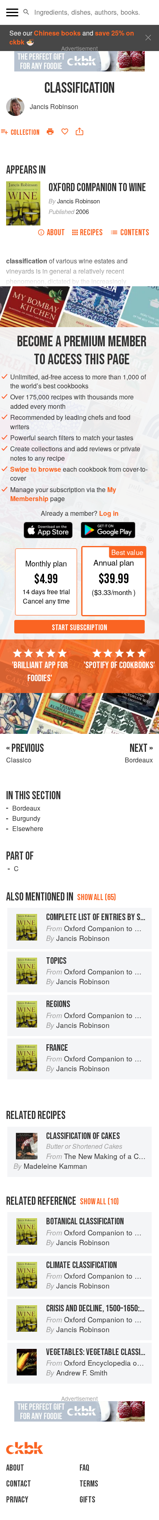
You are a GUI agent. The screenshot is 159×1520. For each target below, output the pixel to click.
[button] (26, 12)
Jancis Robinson (54, 106)
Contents (134, 232)
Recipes (91, 232)
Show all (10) (99, 1202)
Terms (89, 1484)
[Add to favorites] (64, 131)
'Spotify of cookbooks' (119, 665)
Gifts (87, 1500)
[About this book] (23, 185)
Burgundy (26, 818)
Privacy (17, 1500)
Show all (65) (96, 897)
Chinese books (57, 33)
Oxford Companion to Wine (97, 187)
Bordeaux (26, 808)
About (56, 232)
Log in (109, 513)
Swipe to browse (35, 469)
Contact (18, 1484)
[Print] (50, 131)
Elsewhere (27, 828)
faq (84, 1468)
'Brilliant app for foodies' (40, 672)
